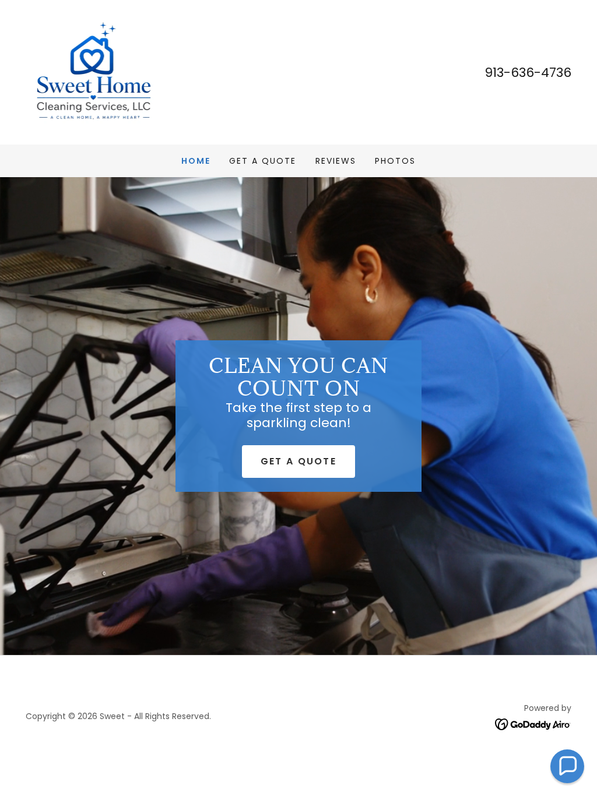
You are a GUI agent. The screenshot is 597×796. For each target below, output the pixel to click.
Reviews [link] (335, 161)
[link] (92, 71)
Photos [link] (395, 161)
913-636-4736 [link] (527, 73)
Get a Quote (298, 461)
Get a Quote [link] (262, 161)
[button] (567, 766)
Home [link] (195, 161)
